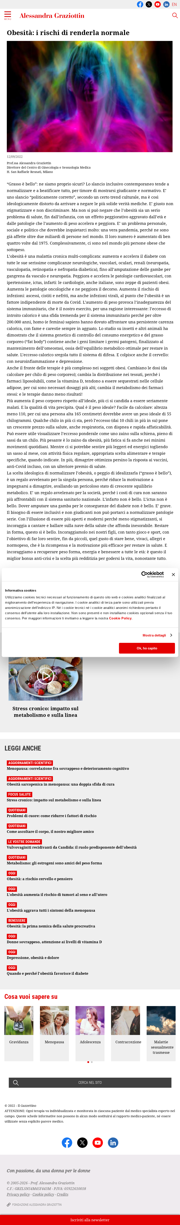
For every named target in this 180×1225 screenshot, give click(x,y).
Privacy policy (18, 1194)
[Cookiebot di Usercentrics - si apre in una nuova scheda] (144, 574)
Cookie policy (43, 1194)
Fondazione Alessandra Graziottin (37, 1204)
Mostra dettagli (154, 635)
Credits (62, 1194)
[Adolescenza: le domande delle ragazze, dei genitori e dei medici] (90, 1020)
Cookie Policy (120, 618)
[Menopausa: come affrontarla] (54, 1020)
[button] (88, 1062)
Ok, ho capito (147, 648)
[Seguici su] (157, 4)
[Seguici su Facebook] (140, 4)
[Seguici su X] (149, 4)
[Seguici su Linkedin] (166, 4)
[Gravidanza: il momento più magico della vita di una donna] (18, 1020)
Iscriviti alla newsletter (90, 1220)
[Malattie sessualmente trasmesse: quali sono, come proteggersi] (161, 1020)
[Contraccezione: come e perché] (125, 1020)
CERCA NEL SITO (90, 1082)
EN (174, 4)
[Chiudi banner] (173, 574)
